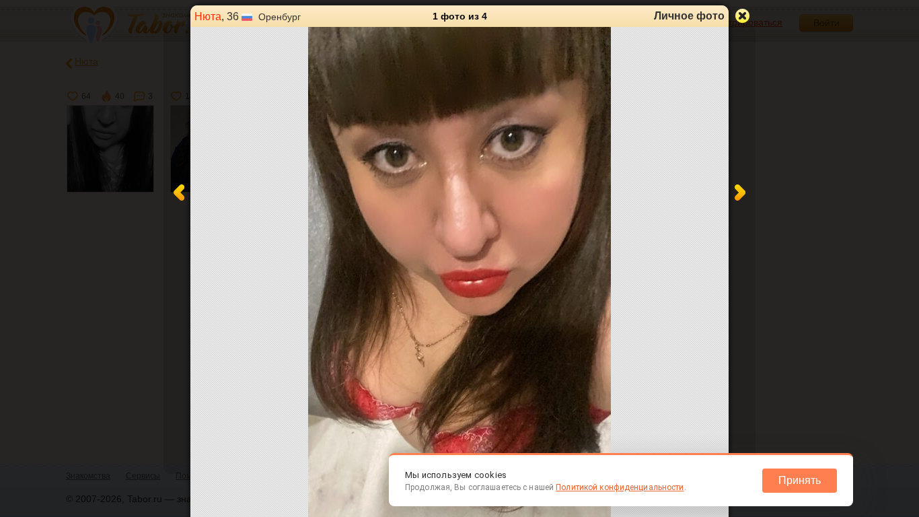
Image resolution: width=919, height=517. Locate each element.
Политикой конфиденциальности (620, 487)
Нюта (207, 16)
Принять (799, 480)
